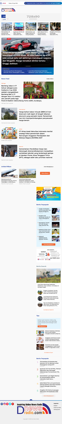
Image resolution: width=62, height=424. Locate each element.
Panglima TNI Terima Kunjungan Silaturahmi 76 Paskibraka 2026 (49, 390)
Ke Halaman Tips (48, 352)
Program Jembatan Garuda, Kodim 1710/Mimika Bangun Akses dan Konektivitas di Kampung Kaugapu (50, 292)
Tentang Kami (57, 409)
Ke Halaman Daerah (48, 309)
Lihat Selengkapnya (48, 166)
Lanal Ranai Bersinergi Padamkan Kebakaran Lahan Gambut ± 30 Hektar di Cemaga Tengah (40, 71)
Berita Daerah (41, 266)
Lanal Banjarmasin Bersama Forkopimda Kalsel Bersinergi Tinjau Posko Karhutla (50, 298)
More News (45, 173)
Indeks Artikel (49, 78)
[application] (31, 422)
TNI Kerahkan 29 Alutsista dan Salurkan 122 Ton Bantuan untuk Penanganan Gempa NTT (49, 363)
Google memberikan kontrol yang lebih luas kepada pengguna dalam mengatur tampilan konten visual (45, 210)
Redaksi (55, 405)
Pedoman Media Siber (58, 407)
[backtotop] (31, 400)
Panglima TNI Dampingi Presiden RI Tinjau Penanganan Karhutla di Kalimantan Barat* (44, 217)
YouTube (13, 406)
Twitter (11, 406)
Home (4, 3)
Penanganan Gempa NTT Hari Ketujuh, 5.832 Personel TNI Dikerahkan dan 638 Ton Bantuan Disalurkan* (44, 224)
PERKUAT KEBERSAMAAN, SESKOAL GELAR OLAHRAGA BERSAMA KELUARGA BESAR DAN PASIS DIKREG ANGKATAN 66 (44, 238)
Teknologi (5, 50)
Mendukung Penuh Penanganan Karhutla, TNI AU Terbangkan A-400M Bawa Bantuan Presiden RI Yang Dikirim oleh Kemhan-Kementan (15, 71)
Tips (37, 316)
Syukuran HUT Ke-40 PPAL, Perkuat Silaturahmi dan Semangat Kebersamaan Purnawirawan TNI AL (18, 33)
